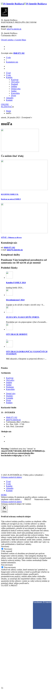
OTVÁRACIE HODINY (17, 334)
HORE (4, 495)
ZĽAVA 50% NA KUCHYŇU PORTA (22, 317)
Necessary (8, 549)
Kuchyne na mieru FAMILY (11, 199)
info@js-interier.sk (14, 29)
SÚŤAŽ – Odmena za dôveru (11, 237)
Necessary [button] (5, 546)
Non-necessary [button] (7, 565)
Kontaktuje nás (12, 62)
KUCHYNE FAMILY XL (10, 194)
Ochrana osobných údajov (11, 477)
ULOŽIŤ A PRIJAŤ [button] (9, 585)
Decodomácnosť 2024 (15, 300)
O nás (8, 57)
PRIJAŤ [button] (27, 499)
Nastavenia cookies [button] (42, 499)
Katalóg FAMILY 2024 (16, 282)
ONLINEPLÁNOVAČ (6, 105)
